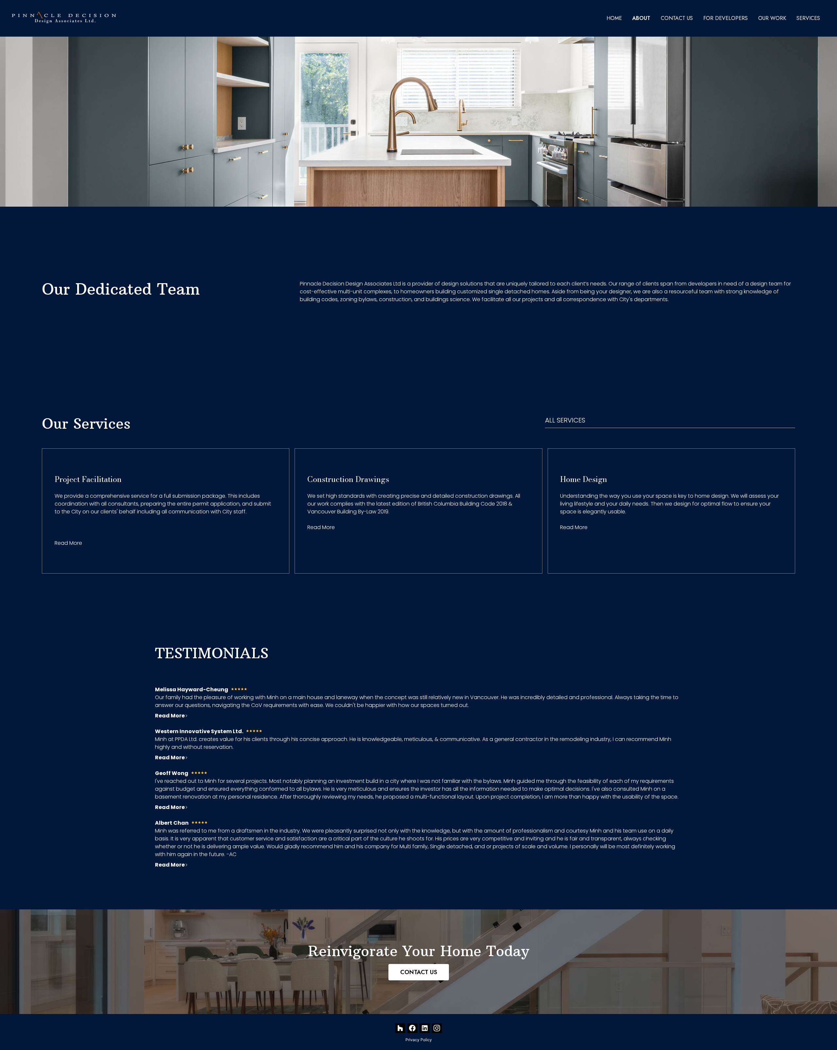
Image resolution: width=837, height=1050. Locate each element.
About (641, 18)
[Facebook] (412, 1028)
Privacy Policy (418, 1039)
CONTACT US (418, 972)
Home (614, 18)
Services (808, 18)
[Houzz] (400, 1028)
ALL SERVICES (565, 420)
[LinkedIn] (424, 1028)
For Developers (725, 18)
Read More (68, 543)
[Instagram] (437, 1028)
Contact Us (677, 18)
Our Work (772, 18)
